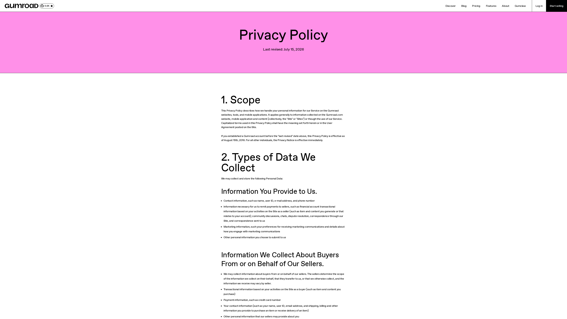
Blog (463, 6)
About (505, 6)
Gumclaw (520, 6)
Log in (539, 6)
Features (491, 6)
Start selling (556, 6)
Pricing (476, 6)
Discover (450, 6)
